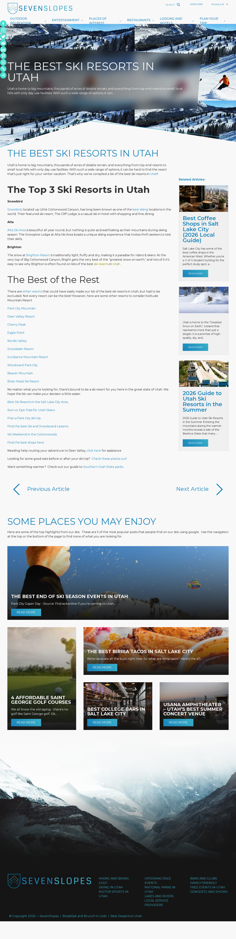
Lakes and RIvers (159, 896)
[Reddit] (3, 43)
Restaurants (138, 20)
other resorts (32, 291)
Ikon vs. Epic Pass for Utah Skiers (31, 410)
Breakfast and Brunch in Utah (85, 916)
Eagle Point (16, 332)
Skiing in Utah (111, 887)
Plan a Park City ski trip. (24, 418)
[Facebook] (3, 23)
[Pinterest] (3, 56)
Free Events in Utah (207, 887)
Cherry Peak (16, 324)
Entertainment (65, 20)
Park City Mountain (21, 308)
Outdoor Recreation (20, 21)
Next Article (193, 489)
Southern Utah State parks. (103, 467)
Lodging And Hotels (171, 21)
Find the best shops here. (25, 442)
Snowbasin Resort (20, 349)
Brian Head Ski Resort (23, 381)
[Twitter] (3, 36)
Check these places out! (109, 458)
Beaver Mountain (20, 373)
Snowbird (14, 209)
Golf (103, 883)
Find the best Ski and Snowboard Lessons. (38, 426)
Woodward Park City (22, 365)
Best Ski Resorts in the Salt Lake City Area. (37, 402)
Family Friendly (203, 883)
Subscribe (196, 4)
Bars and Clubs (203, 878)
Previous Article (48, 489)
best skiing (140, 209)
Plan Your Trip (209, 21)
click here (94, 450)
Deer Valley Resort (21, 316)
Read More (195, 273)
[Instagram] (3, 30)
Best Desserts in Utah (126, 916)
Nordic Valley (17, 341)
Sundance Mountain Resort (27, 357)
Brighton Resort (38, 255)
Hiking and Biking (114, 878)
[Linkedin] (3, 49)
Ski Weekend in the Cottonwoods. (32, 434)
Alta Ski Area (16, 230)
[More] (3, 75)
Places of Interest (98, 21)
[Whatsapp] (3, 62)
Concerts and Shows (209, 892)
